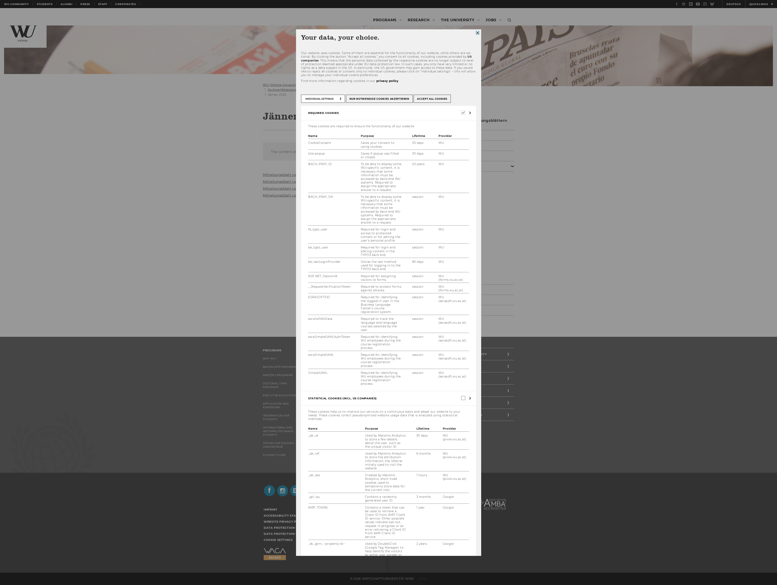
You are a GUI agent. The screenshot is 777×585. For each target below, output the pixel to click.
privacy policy (387, 81)
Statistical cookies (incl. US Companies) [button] (342, 398)
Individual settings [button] (319, 98)
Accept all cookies (432, 98)
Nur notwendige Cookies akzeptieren (379, 98)
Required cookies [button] (323, 112)
